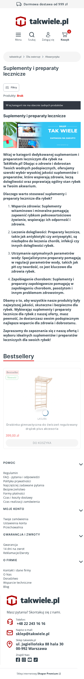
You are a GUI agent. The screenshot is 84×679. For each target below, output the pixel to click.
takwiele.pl (15, 56)
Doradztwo (10, 578)
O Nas (7, 574)
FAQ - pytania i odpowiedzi (21, 477)
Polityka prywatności (17, 481)
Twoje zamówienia (15, 519)
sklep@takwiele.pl (33, 633)
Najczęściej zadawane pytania (23, 485)
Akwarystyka (52, 56)
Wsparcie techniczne (17, 583)
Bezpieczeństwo (14, 489)
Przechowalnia (13, 527)
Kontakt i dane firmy (17, 570)
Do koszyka (42, 443)
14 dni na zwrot (13, 549)
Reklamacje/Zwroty (16, 553)
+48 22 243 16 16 (31, 623)
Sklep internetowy (37, 673)
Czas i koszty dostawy (17, 497)
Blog (6, 587)
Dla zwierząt (33, 56)
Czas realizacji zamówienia (21, 502)
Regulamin (10, 473)
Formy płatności (14, 493)
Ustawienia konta (15, 523)
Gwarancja (10, 545)
